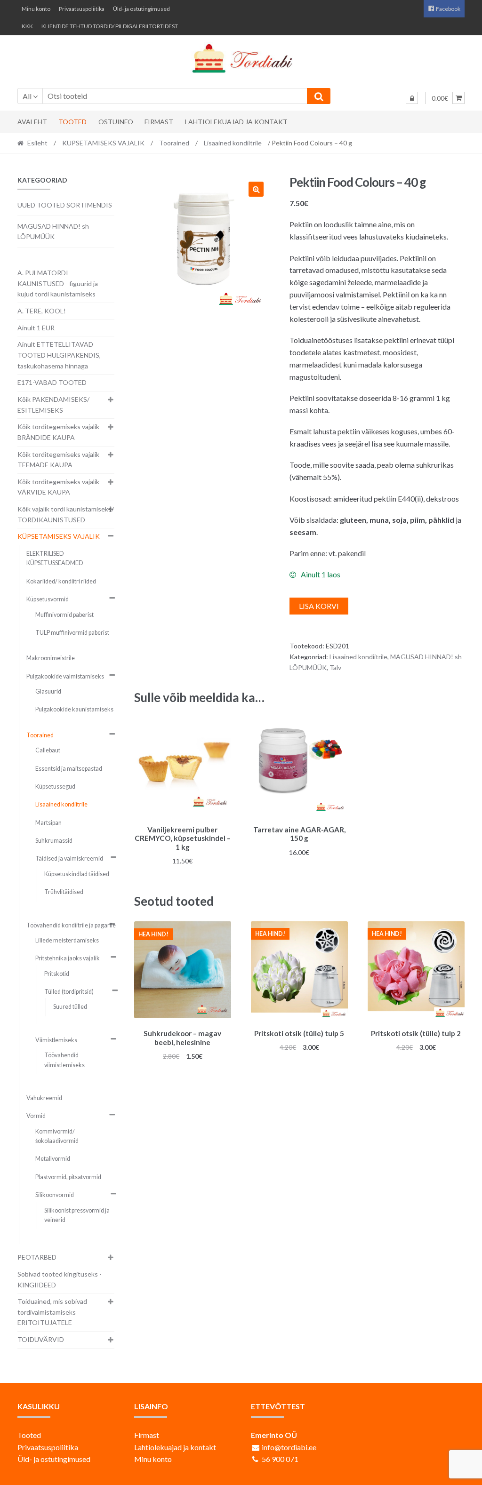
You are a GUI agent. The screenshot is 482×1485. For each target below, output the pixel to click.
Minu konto (36, 8)
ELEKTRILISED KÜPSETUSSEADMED (54, 558)
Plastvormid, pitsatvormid (68, 1177)
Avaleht (32, 122)
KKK (27, 26)
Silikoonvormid (54, 1194)
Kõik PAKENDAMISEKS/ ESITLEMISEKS (53, 404)
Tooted (72, 122)
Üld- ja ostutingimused (141, 8)
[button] (256, 189)
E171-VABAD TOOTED (52, 382)
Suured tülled (70, 1006)
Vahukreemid (44, 1098)
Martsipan (48, 822)
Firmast (159, 122)
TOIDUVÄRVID (40, 1339)
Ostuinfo (115, 122)
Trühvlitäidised (63, 891)
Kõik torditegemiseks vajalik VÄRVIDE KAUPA (58, 487)
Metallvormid (52, 1158)
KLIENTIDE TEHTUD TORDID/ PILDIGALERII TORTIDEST (109, 26)
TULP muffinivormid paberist (72, 632)
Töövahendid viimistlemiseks (64, 1060)
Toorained (174, 143)
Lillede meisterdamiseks (67, 940)
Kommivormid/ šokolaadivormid (57, 1136)
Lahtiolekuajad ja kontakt (236, 122)
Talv (335, 667)
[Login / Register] (412, 98)
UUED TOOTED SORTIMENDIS (64, 205)
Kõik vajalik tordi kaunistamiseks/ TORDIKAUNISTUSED (65, 514)
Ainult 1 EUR (36, 328)
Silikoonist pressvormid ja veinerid (77, 1215)
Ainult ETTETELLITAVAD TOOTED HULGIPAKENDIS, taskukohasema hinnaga (59, 354)
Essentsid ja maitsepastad (68, 768)
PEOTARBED (36, 1257)
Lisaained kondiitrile (233, 143)
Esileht (37, 143)
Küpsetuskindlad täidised (76, 874)
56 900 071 (280, 1458)
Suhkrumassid (53, 840)
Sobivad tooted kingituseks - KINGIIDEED (59, 1279)
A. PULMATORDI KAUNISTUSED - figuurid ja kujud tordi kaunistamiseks (57, 283)
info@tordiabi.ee (289, 1447)
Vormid (36, 1115)
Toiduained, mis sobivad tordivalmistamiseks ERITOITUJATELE (52, 1311)
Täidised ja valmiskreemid (69, 858)
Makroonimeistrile (50, 658)
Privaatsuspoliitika (81, 8)
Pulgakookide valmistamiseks (65, 676)
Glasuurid (48, 691)
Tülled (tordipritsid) (69, 991)
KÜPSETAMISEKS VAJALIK (103, 143)
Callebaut (47, 750)
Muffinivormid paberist (64, 614)
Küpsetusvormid (47, 599)
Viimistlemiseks (56, 1040)
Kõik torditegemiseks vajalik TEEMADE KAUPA (58, 459)
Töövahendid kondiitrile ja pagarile (71, 925)
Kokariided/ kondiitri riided (61, 581)
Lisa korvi (319, 605)
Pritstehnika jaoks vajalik (67, 958)
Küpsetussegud (55, 786)
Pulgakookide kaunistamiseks (74, 709)
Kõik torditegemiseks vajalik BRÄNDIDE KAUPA (58, 432)
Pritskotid (56, 973)
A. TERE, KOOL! (41, 311)
